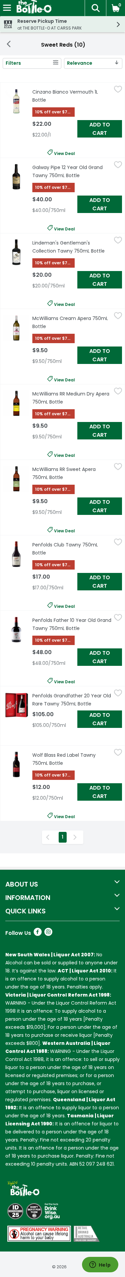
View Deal (64, 153)
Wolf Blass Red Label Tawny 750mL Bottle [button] (71, 759)
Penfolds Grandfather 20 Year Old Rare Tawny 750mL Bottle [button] (71, 699)
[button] (95, 8)
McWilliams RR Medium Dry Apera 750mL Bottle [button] (71, 397)
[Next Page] (76, 837)
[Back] (8, 45)
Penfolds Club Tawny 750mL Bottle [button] (69, 548)
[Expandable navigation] (7, 7)
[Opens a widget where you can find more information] (100, 1265)
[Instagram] (48, 934)
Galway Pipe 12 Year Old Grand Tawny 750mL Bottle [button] (71, 171)
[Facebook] (38, 934)
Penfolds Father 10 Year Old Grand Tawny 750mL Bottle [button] (71, 624)
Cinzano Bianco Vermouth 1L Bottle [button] (69, 96)
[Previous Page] (49, 837)
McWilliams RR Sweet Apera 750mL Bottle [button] (71, 473)
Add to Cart (99, 129)
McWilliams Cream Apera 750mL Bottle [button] (70, 322)
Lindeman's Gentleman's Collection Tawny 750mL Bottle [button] (71, 247)
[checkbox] (118, 90)
